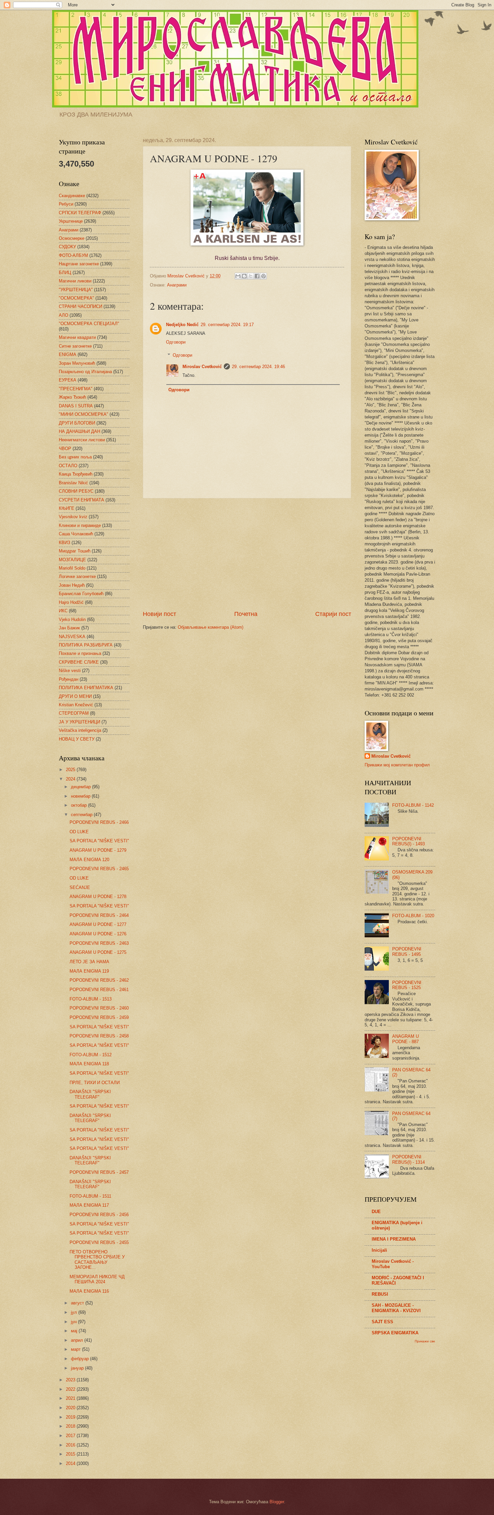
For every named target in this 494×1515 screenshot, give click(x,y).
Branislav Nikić (73, 482)
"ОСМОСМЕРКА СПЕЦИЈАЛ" (89, 323)
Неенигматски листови (82, 439)
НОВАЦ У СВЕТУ (76, 739)
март (76, 1349)
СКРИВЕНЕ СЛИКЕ (79, 662)
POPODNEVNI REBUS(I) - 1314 (408, 1159)
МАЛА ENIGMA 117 (89, 1205)
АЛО (63, 315)
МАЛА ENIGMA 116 (89, 1291)
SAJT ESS (382, 1321)
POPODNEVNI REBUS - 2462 (99, 980)
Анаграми (177, 284)
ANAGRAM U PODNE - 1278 (98, 896)
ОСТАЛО (68, 465)
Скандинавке (72, 195)
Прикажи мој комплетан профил (397, 764)
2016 (71, 1444)
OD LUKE (79, 831)
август (78, 1302)
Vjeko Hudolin (72, 619)
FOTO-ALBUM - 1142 (413, 805)
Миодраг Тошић (74, 550)
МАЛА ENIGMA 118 (89, 1063)
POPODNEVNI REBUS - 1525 (406, 985)
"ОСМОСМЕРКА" (76, 298)
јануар (78, 1368)
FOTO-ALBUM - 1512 (91, 1054)
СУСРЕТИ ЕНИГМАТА (81, 499)
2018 (71, 1426)
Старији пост (333, 614)
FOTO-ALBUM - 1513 (91, 998)
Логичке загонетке (77, 576)
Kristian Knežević (76, 704)
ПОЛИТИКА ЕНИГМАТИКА (86, 687)
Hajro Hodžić (71, 602)
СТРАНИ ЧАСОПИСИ (80, 306)
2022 (71, 1389)
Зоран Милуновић (77, 363)
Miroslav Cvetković (202, 366)
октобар (79, 805)
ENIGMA (67, 354)
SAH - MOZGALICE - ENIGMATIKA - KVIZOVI (396, 1308)
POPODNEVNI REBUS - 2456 (99, 1214)
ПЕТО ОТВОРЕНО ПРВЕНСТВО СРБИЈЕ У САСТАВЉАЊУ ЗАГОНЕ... (97, 1259)
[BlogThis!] (244, 276)
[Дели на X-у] (250, 276)
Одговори (176, 342)
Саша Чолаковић (76, 533)
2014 (71, 1463)
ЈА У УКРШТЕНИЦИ (79, 721)
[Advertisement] (247, 554)
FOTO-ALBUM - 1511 (90, 1196)
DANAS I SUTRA (76, 405)
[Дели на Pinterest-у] (263, 276)
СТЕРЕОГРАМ (74, 713)
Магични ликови (75, 280)
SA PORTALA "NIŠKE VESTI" (99, 840)
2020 (71, 1407)
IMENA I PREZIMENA (394, 1239)
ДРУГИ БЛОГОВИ (77, 423)
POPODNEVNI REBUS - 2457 (99, 1172)
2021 (71, 1398)
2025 (71, 769)
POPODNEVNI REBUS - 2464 (99, 915)
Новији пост (159, 614)
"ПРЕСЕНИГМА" (75, 388)
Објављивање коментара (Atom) (210, 627)
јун (74, 1321)
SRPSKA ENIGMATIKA (395, 1332)
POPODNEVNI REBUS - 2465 (99, 868)
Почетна (245, 614)
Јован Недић (72, 585)
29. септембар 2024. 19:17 (227, 324)
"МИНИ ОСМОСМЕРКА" (83, 414)
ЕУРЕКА (67, 380)
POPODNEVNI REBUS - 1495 (406, 951)
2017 (71, 1435)
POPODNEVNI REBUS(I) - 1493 (408, 841)
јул (74, 1312)
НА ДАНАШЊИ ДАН (79, 431)
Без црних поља (75, 456)
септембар (82, 814)
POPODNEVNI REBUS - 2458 (99, 1035)
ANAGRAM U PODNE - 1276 (98, 933)
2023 (71, 1379)
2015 (71, 1454)
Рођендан (68, 679)
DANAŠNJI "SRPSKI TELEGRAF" (90, 1094)
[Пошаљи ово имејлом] (238, 276)
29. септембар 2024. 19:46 (258, 366)
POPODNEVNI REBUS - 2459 (99, 1017)
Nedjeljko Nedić (182, 324)
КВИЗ (64, 542)
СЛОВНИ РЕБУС (76, 491)
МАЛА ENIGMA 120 (89, 859)
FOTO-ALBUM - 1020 (413, 915)
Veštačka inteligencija (80, 730)
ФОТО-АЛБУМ (73, 255)
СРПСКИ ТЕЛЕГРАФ (80, 212)
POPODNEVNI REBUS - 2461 (99, 989)
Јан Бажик (69, 627)
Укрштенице (71, 221)
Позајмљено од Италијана (85, 371)
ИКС (63, 610)
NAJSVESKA (72, 636)
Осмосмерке (71, 238)
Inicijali (379, 1250)
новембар (81, 796)
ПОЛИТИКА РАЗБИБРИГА (86, 645)
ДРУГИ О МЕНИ (75, 696)
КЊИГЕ (66, 508)
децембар (81, 786)
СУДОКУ (67, 246)
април (77, 1340)
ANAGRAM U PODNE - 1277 (98, 924)
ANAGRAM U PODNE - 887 (405, 1039)
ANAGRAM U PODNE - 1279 (98, 850)
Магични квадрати (77, 337)
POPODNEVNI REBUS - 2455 (99, 1242)
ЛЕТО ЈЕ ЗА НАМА (89, 961)
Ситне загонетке (75, 346)
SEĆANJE (80, 887)
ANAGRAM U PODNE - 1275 (98, 952)
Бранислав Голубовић (81, 593)
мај (75, 1330)
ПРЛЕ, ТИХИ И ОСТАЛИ (95, 1082)
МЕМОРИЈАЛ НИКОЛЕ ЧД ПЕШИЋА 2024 (97, 1279)
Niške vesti (70, 670)
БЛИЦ (65, 272)
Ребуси (66, 204)
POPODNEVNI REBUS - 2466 (99, 822)
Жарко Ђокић (72, 397)
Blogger (277, 1501)
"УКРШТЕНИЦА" (76, 289)
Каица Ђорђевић (75, 474)
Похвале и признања (80, 653)
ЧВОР (65, 448)
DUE (376, 1211)
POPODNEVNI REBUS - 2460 (99, 1008)
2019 (71, 1417)
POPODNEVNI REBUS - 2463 (99, 943)
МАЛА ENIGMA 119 (89, 971)
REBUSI (380, 1294)
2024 (71, 779)
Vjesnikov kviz (73, 516)
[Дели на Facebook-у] (257, 276)
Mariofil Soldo (72, 568)
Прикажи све (425, 1341)
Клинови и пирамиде (80, 525)
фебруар (80, 1358)
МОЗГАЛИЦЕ (72, 559)
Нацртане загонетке (79, 263)
